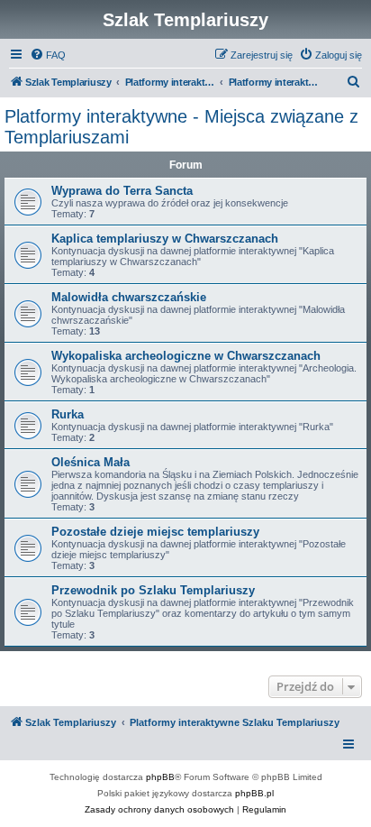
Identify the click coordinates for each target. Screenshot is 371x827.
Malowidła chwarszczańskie (128, 297)
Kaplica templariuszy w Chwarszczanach (164, 238)
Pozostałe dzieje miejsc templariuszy (155, 531)
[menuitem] (48, 55)
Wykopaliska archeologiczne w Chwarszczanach (186, 356)
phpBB (160, 777)
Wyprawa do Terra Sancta (122, 191)
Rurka (67, 414)
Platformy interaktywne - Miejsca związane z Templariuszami (181, 126)
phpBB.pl (254, 793)
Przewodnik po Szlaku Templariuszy (153, 590)
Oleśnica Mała (90, 462)
